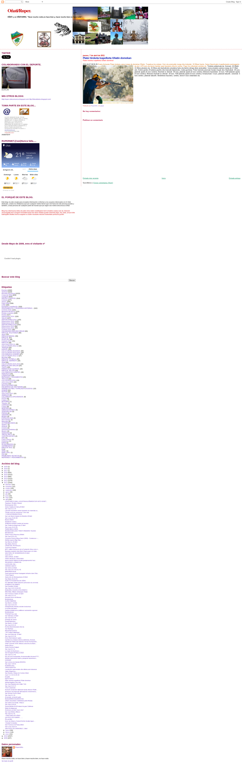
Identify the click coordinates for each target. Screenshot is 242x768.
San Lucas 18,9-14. (11, 726)
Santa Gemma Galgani (12, 647)
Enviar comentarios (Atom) (103, 183)
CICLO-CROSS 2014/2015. (11, 351)
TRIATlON (5, 347)
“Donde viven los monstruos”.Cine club (17, 512)
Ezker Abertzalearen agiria (13, 638)
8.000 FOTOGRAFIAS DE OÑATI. (15, 580)
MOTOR (4, 392)
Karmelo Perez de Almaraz (13, 597)
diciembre (8, 484)
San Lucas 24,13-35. (11, 527)
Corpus (4, 406)
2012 (6, 480)
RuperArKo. (19, 747)
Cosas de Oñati (7, 295)
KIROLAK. (5, 338)
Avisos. (4, 301)
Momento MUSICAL (8, 311)
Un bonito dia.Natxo (11, 608)
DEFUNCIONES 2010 (9, 324)
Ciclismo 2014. (7, 341)
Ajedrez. (4, 424)
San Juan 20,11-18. (11, 536)
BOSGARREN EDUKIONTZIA (14, 699)
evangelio (5, 297)
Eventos (4, 290)
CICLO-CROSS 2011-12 (10, 346)
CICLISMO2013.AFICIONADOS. (13, 397)
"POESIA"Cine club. (11, 614)
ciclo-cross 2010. (7, 393)
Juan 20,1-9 (8, 555)
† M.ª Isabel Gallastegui (12, 632)
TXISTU (4, 367)
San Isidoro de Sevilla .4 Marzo (14, 702)
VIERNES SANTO (10, 566)
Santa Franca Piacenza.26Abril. (14, 534)
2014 (6, 476)
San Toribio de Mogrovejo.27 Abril (15, 525)
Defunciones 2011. (8, 328)
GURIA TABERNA (10, 601)
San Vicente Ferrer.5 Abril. (13, 693)
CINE (3, 305)
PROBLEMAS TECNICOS (10, 456)
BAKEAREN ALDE (10, 571)
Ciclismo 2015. (7, 329)
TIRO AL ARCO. (7, 434)
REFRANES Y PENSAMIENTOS (13, 457)
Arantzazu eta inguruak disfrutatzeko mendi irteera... (21, 691)
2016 (6, 472)
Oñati (3, 362)
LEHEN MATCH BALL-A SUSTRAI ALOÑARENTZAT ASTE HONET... (26, 501)
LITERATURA (6, 375)
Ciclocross (5, 441)
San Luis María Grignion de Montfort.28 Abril (18, 516)
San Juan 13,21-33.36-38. (13, 588)
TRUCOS (5, 379)
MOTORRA (5, 401)
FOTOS (4, 398)
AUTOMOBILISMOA (8, 423)
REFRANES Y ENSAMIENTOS (12, 377)
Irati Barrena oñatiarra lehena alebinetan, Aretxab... (20, 640)
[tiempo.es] (8, 188)
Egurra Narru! (9, 678)
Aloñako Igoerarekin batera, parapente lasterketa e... (21, 658)
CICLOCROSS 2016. (9, 380)
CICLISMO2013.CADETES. (11, 372)
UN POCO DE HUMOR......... (14, 717)
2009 (6, 738)
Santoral (4, 292)
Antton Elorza (9, 645)
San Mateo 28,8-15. (11, 544)
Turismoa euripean (11, 547)
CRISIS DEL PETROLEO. (13, 545)
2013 (6, 478)
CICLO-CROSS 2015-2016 (11, 364)
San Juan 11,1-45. (10, 654)
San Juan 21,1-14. (10, 508)
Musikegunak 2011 (11, 505)
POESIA (4, 413)
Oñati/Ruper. (19, 10)
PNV (3, 454)
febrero (7, 732)
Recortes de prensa (8, 293)
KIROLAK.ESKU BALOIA (10, 365)
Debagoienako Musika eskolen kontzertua (18, 606)
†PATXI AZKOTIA (10, 667)
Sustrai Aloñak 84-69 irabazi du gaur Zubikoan (19, 706)
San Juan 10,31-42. (11, 605)
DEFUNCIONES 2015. (9, 319)
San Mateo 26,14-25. (11, 579)
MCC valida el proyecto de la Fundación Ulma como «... (22, 549)
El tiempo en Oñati (8, 190)
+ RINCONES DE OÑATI (12, 715)
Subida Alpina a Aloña (11, 529)
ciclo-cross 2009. (7, 382)
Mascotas (5, 421)
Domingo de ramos (11, 619)
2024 (6, 468)
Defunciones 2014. (8, 316)
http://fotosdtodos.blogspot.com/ (40, 99)
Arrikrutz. (5, 426)
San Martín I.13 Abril (11, 623)
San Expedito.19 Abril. (11, 586)
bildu (3, 438)
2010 (6, 736)
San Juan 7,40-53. (10, 664)
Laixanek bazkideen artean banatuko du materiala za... (21, 510)
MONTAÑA (5, 408)
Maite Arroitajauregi (11, 708)
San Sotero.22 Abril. (11, 568)
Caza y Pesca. (6, 439)
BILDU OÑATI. (9, 520)
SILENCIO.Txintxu (10, 521)
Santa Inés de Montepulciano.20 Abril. (16, 577)
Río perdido (8, 719)
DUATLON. (5, 339)
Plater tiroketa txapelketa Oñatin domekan (18, 680)
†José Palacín (9, 575)
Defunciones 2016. (8, 323)
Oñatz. (4, 451)
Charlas (4, 428)
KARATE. (5, 349)
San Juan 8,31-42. (10, 625)
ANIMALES (5, 395)
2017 (6, 470)
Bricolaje (5, 357)
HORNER (8, 660)
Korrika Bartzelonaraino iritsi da (14, 627)
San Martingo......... (11, 629)
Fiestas (4, 315)
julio (6, 494)
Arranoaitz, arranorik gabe (13, 697)
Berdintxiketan (9, 612)
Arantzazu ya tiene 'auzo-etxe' (14, 710)
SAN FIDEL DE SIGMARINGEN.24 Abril (17, 553)
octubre (7, 488)
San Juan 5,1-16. (10, 695)
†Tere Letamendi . (10, 688)
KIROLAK (5, 342)
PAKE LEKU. (6, 452)
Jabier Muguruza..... (11, 671)
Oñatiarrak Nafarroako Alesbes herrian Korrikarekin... (21, 641)
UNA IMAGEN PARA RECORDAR (13, 331)
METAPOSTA (9, 533)
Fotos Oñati (5, 303)
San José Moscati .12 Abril (13, 634)
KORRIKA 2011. (10, 665)
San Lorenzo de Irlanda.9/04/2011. (15, 662)
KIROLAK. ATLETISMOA (10, 333)
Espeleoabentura (10, 621)
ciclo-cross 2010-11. (8, 344)
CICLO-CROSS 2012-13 (10, 356)
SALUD (4, 318)
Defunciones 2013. (8, 321)
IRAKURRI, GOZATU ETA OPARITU (16, 590)
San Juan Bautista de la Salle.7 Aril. (15, 684)
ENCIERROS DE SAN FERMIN (12, 387)
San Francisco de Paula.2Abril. (14, 724)
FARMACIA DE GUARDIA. (10, 369)
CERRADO (5, 405)
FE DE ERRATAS (7, 444)
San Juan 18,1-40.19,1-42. (13, 569)
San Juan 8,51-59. (10, 617)
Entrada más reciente (90, 178)
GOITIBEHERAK (7, 446)
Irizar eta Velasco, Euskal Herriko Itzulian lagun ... (20, 721)
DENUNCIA (6, 374)
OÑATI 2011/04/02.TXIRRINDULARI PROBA (18, 701)
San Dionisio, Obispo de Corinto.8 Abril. (17, 673)
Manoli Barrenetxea (11, 630)
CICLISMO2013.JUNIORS (11, 354)
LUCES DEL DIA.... (11, 564)
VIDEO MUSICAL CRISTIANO (14, 558)
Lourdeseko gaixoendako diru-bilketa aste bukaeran (21, 669)
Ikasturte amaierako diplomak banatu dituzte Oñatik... (21, 689)
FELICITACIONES (8, 385)
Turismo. (5, 403)
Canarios (5, 383)
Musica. (4, 431)
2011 (6, 482)
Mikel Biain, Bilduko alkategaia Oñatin (16, 592)
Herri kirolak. (6, 420)
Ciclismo (5, 300)
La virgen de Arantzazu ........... (14, 651)
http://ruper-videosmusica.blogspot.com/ (15, 99)
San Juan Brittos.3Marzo (12, 712)
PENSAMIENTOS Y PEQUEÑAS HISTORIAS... (17, 308)
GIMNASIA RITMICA (8, 410)
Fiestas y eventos (7, 313)
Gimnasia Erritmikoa (9, 429)
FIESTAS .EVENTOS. (9, 298)
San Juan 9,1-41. (10, 713)
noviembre (8, 486)
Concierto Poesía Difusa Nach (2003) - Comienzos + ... (22, 538)
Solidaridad (6, 433)
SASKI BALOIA (7, 411)
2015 (6, 474)
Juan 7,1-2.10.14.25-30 (12, 675)
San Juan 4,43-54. (10, 704)
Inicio (164, 178)
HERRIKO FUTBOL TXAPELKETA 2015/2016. (17, 388)
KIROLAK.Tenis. (7, 447)
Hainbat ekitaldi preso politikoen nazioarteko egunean (21, 610)
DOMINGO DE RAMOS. (12, 584)
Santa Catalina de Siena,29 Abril (14, 507)
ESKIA (4, 442)
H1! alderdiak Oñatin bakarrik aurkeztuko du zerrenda (21, 582)
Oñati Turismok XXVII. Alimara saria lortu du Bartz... (21, 643)
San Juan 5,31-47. (10, 686)
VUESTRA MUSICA (8, 436)
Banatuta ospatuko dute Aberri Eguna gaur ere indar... (21, 551)
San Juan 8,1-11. (10, 649)
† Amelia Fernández (11, 723)
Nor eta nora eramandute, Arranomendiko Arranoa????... (22, 656)
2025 (6, 466)
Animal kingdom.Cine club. (13, 682)
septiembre (9, 490)
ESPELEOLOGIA (7, 418)
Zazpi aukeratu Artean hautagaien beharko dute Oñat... (22, 573)
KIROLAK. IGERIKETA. (9, 360)
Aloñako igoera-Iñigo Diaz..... (14, 540)
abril (6, 499)
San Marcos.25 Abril (11, 542)
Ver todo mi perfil (7, 761)
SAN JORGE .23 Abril (11, 556)
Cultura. (4, 400)
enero (7, 734)
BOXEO (4, 416)
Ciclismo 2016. (7, 310)
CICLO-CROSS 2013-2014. (11, 352)
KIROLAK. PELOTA (8, 370)
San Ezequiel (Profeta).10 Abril (14, 652)
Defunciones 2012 (8, 326)
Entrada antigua (234, 178)
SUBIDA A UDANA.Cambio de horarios (16, 523)
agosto (7, 492)
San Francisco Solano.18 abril (14, 593)
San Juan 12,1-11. (10, 595)
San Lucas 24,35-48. (11, 518)
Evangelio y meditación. (10, 306)
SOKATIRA (5, 415)
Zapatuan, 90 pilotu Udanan (13, 503)
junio (7, 496)
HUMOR (4, 390)
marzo (7, 730)
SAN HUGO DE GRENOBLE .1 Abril (16, 728)
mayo (7, 497)
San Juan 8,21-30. (10, 636)
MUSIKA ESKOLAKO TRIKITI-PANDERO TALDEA (20, 531)
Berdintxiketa (9, 599)
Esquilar (7, 677)
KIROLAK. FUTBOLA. (9, 359)
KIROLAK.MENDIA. (8, 336)
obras (4, 334)
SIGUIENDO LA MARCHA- (13, 562)
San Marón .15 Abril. (11, 603)
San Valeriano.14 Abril (11, 616)
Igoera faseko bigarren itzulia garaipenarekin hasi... (20, 560)
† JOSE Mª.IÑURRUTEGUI (13, 514)
